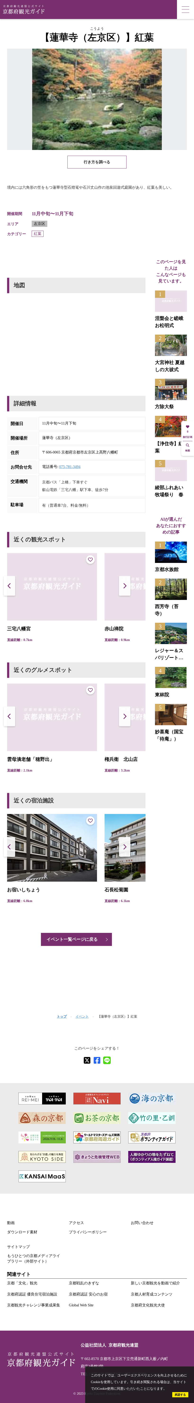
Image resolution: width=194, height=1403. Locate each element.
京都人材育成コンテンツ (151, 1294)
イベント (82, 1016)
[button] (124, 586)
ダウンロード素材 (22, 1232)
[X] (87, 1060)
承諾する (180, 1394)
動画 (11, 1223)
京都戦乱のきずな (84, 1283)
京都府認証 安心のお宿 (88, 1294)
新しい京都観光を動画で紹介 (155, 1283)
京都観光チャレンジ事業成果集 (33, 1305)
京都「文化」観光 (22, 1283)
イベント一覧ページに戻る (72, 939)
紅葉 (37, 234)
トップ (62, 1016)
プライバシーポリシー (88, 1232)
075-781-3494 (69, 467)
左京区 (39, 224)
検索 (187, 450)
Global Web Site (81, 1305)
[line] (107, 1060)
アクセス (76, 1223)
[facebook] (97, 1060)
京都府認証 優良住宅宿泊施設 (32, 1294)
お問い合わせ (142, 1223)
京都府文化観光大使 (148, 1305)
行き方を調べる (97, 162)
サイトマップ (18, 1247)
